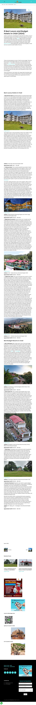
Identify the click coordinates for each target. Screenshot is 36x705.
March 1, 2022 (6, 543)
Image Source (7, 131)
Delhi (12, 351)
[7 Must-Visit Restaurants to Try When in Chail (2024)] (10, 563)
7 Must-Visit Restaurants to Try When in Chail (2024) (10, 569)
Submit (25, 694)
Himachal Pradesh (10, 4)
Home (2, 4)
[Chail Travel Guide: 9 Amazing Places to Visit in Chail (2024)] (25, 563)
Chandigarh (17, 351)
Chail (14, 4)
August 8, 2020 (6, 571)
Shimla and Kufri (7, 43)
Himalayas (6, 180)
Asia (4, 4)
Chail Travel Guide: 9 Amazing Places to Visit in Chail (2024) (25, 569)
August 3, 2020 (21, 571)
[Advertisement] (18, 52)
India (6, 4)
